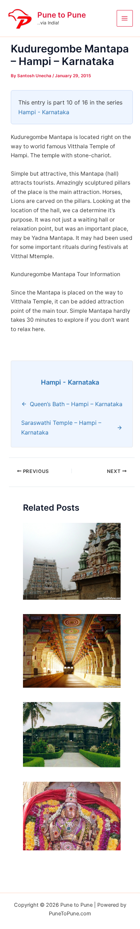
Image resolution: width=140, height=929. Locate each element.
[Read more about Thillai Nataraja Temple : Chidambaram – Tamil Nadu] (72, 560)
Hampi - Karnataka (43, 112)
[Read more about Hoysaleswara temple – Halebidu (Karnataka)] (72, 734)
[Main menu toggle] (125, 18)
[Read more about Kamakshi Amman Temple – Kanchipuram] (72, 815)
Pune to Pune (61, 14)
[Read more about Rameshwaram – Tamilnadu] (72, 650)
